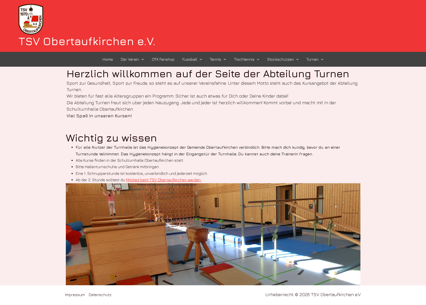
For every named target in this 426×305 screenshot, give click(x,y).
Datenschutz (100, 294)
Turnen (312, 59)
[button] (141, 59)
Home (108, 59)
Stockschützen (280, 59)
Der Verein (130, 59)
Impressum (75, 294)
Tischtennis (244, 59)
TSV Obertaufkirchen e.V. (87, 41)
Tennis (215, 59)
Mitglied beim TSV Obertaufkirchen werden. (163, 180)
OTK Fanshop (163, 59)
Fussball (189, 59)
